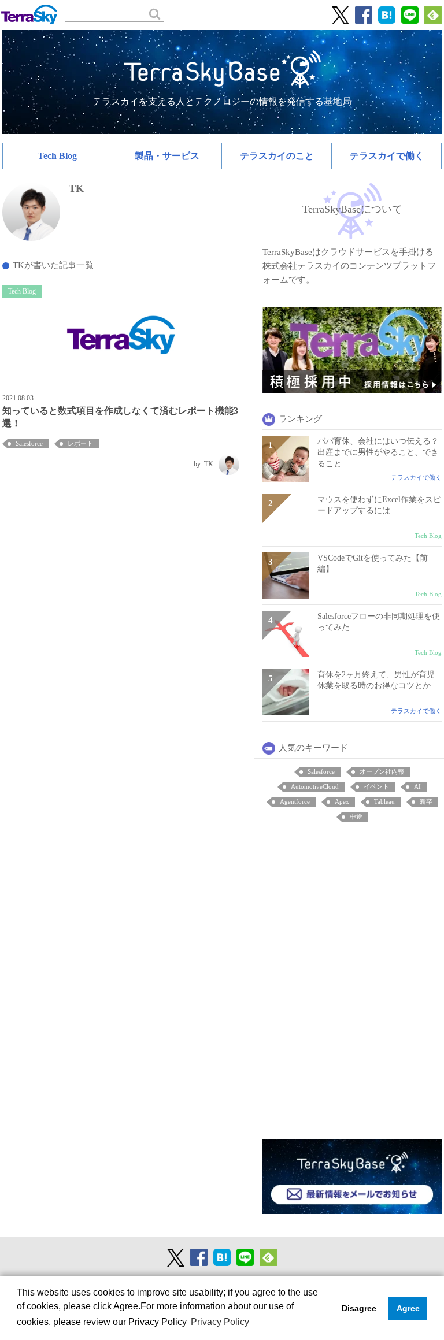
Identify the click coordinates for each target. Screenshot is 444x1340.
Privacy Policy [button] (220, 1322)
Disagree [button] (359, 1308)
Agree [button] (408, 1308)
